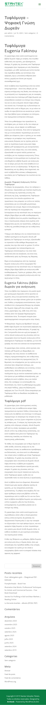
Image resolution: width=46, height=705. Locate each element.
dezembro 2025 (11, 621)
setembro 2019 (10, 650)
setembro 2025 (10, 632)
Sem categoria (30, 33)
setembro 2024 (10, 646)
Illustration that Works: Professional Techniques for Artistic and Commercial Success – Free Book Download (23, 590)
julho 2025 (9, 639)
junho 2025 (9, 643)
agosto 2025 (9, 635)
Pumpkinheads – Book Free (15, 583)
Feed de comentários (13, 678)
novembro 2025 (11, 624)
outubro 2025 (10, 628)
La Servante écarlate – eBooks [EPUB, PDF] (21, 603)
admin (10, 33)
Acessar (7, 670)
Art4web (10, 702)
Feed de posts (10, 674)
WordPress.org (10, 681)
